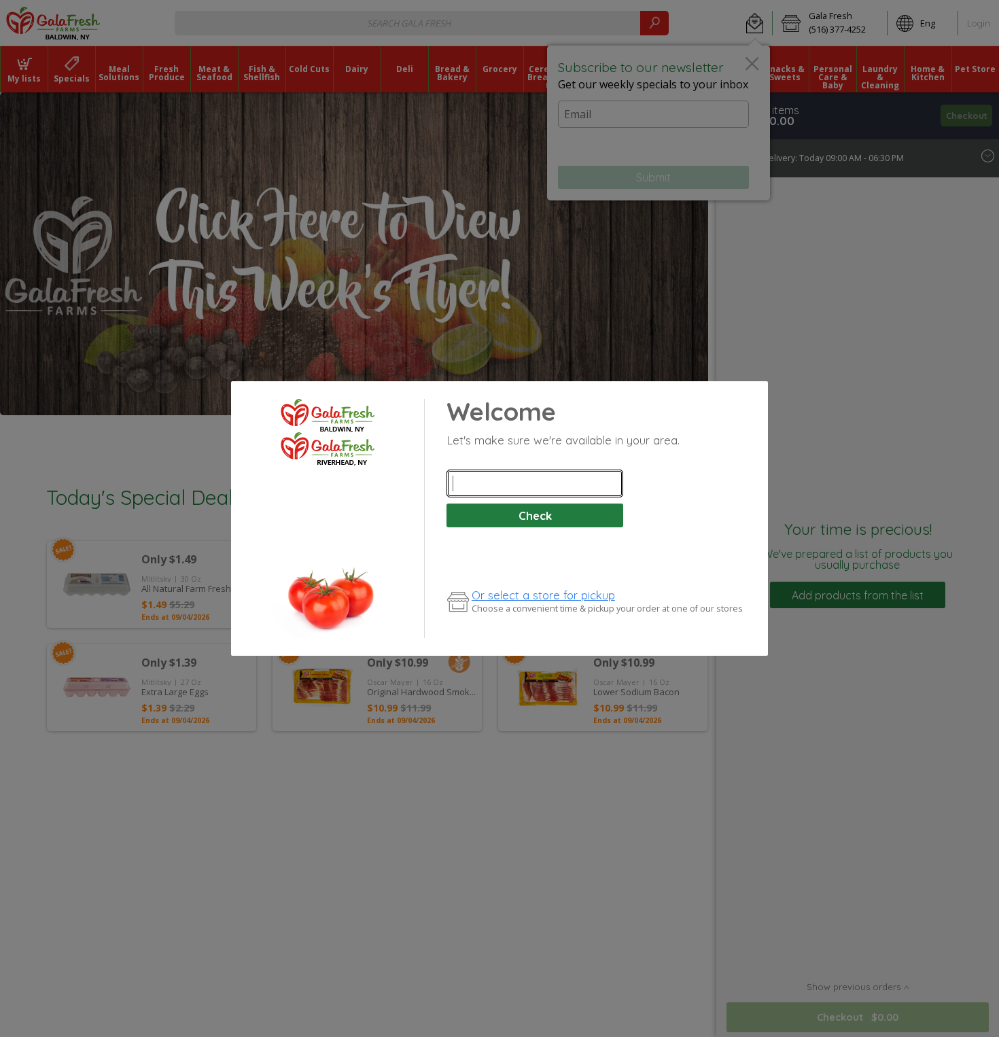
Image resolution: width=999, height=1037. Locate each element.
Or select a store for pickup (543, 595)
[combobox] (534, 484)
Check (535, 515)
